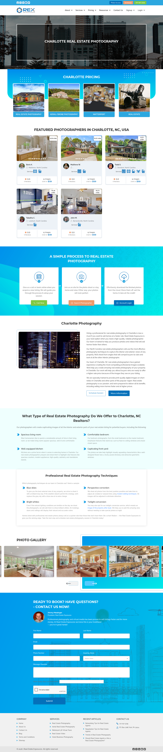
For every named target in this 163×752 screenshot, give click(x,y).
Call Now (40, 303)
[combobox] (106, 658)
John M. (74, 218)
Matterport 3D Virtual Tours (62, 730)
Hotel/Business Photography (62, 737)
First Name (38, 630)
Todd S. (118, 165)
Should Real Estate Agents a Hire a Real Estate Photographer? (98, 739)
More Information (119, 393)
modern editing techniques (126, 494)
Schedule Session (96, 393)
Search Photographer (83, 303)
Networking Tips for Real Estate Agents (96, 724)
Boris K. (29, 165)
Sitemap (22, 740)
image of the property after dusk (99, 508)
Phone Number (39, 653)
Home (21, 723)
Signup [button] (129, 10)
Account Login (126, 303)
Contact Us (118, 10)
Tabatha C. (30, 218)
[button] (29, 158)
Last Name (87, 630)
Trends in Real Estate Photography (98, 735)
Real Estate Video (58, 733)
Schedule (128, 3)
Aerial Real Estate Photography (63, 727)
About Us (22, 727)
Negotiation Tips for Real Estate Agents (97, 730)
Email (36, 642)
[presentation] (19, 149)
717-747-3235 (140, 2)
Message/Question (40, 664)
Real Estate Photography (61, 723)
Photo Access (116, 3)
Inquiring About (89, 653)
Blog (20, 733)
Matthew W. (76, 165)
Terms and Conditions (27, 737)
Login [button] (140, 10)
